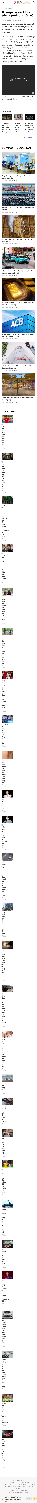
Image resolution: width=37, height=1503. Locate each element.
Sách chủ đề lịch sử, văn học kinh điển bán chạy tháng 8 (4, 568)
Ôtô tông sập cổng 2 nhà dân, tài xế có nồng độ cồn (3, 1451)
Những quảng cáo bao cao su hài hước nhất (18, 128)
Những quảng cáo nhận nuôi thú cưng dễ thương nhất (6, 128)
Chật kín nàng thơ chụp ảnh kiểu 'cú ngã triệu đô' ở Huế (3, 476)
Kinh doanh (7, 8)
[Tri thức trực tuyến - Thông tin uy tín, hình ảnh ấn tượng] (22, 2)
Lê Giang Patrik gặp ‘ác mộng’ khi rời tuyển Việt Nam (4, 1182)
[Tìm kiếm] (34, 2)
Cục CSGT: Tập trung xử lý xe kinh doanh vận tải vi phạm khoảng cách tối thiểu (4, 879)
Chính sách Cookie (14, 1499)
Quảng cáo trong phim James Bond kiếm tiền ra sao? (29, 128)
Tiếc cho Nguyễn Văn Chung (4, 804)
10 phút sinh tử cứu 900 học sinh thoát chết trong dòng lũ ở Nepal (4, 1008)
